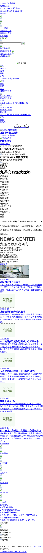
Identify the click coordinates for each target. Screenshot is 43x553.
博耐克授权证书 (6, 91)
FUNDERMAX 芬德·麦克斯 (11, 11)
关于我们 (4, 28)
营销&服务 (4, 444)
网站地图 (37, 547)
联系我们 (4, 36)
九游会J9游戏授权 (7, 3)
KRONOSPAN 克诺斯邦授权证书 (14, 103)
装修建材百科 (5, 33)
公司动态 (4, 505)
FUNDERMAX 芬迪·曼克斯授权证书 (15, 115)
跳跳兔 (3, 13)
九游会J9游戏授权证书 (9, 78)
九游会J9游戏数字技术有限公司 (13, 552)
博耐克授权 (5, 6)
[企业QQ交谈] (1, 16)
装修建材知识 (5, 31)
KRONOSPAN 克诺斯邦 (10, 8)
